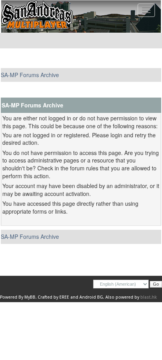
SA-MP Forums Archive (30, 75)
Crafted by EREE (53, 297)
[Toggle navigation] (146, 10)
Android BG (91, 297)
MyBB (29, 297)
